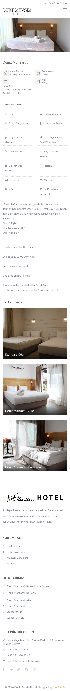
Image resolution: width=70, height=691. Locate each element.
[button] (29, 48)
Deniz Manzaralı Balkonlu (21, 592)
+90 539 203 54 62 (56, 2)
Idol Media (59, 687)
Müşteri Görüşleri (17, 557)
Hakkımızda (13, 546)
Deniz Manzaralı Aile (19, 600)
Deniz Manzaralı (16, 606)
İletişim (11, 563)
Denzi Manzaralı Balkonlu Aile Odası (28, 586)
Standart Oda (14, 611)
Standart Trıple (15, 617)
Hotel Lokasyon (16, 551)
